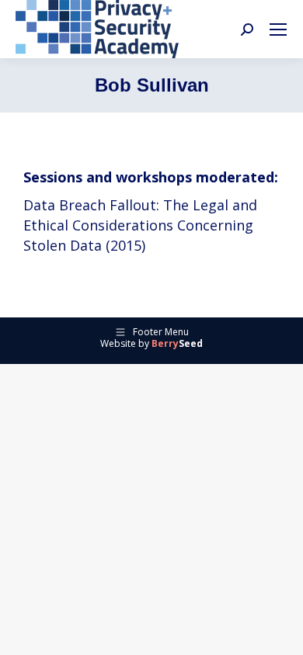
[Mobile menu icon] (278, 29)
